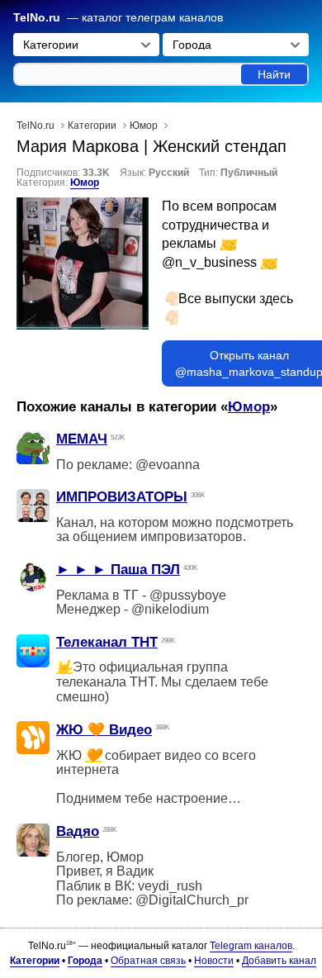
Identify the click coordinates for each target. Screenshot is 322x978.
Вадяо (77, 831)
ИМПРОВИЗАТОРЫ (121, 497)
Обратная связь (148, 960)
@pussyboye (187, 595)
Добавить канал (279, 960)
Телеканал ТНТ (107, 642)
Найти (274, 74)
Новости (214, 960)
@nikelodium (170, 609)
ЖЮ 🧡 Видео (104, 730)
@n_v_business (209, 262)
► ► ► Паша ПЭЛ (118, 569)
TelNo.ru (36, 18)
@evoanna (167, 465)
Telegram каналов (251, 946)
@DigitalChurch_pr (192, 900)
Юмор (84, 182)
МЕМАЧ (81, 439)
